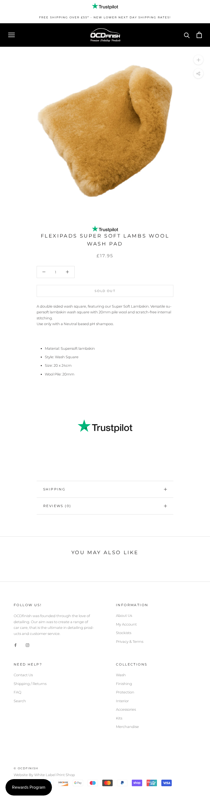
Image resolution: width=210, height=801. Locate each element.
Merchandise (127, 726)
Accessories (126, 709)
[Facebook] (15, 645)
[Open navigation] (11, 35)
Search (20, 701)
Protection (125, 692)
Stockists (123, 633)
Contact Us (23, 675)
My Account (126, 624)
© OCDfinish (26, 768)
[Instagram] (27, 645)
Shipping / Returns (30, 683)
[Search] (187, 35)
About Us (124, 615)
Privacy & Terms (129, 641)
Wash (121, 675)
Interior (122, 701)
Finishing (124, 683)
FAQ (17, 692)
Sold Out (105, 291)
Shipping (54, 489)
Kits (119, 718)
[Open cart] (199, 35)
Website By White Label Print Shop (44, 775)
